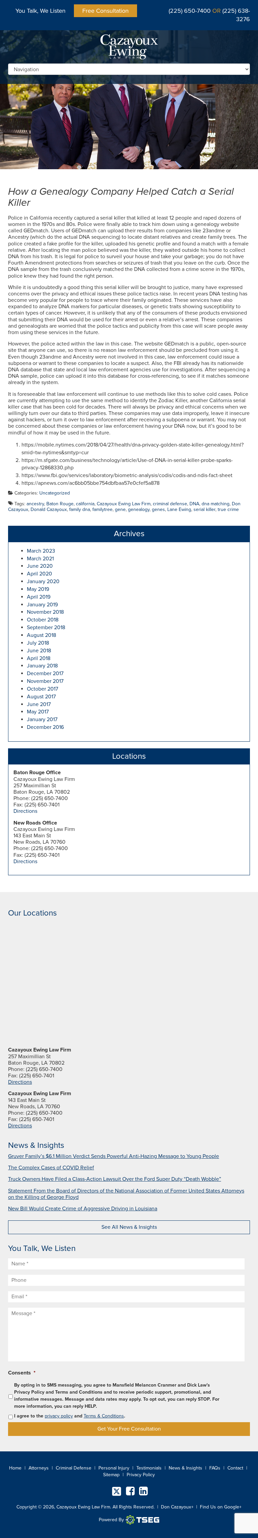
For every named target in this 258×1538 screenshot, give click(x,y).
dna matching (215, 504)
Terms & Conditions (104, 1416)
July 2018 (38, 643)
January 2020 (43, 581)
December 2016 (45, 727)
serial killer (204, 509)
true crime (228, 509)
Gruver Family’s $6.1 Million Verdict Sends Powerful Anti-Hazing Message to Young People (113, 1156)
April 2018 (38, 658)
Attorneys (39, 1468)
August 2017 (41, 696)
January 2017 (42, 719)
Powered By (111, 1520)
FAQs (214, 1468)
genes (158, 509)
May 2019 (38, 589)
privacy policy (59, 1416)
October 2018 (42, 619)
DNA (194, 504)
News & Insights (185, 1468)
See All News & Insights (129, 1227)
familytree (102, 509)
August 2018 (41, 635)
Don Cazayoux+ (177, 1507)
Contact (235, 1468)
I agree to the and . (69, 1416)
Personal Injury (113, 1468)
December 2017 (45, 673)
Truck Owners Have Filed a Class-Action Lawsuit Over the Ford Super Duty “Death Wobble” (114, 1179)
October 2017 (42, 689)
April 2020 (39, 573)
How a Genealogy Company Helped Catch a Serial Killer (121, 197)
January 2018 (42, 665)
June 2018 (39, 650)
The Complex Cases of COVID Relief (51, 1167)
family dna (79, 509)
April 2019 (38, 597)
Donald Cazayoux (49, 509)
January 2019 (42, 604)
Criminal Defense (73, 1468)
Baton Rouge (60, 504)
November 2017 (45, 681)
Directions (25, 811)
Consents (22, 1372)
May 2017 (38, 711)
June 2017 (39, 704)
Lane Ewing (179, 509)
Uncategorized (54, 493)
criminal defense (170, 504)
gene (120, 509)
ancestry (35, 504)
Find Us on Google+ (221, 1507)
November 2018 (45, 612)
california (85, 504)
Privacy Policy (141, 1475)
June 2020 (40, 566)
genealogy (138, 509)
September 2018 (46, 627)
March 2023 (41, 551)
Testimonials (149, 1468)
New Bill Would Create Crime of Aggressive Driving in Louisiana (82, 1208)
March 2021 (40, 558)
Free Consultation (105, 10)
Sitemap (111, 1475)
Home (15, 1468)
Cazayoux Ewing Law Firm (123, 504)
